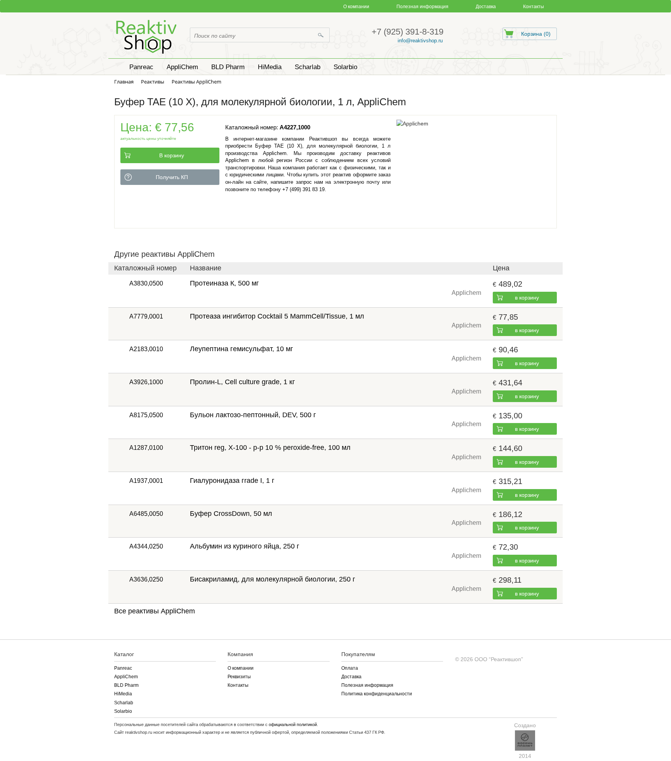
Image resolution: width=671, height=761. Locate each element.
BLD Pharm (126, 685)
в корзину (527, 297)
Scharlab (123, 702)
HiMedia (123, 694)
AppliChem (126, 676)
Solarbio (123, 711)
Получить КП (172, 177)
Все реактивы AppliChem (154, 611)
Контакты (533, 6)
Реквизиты (239, 676)
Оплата (349, 668)
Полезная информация (422, 6)
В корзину (171, 155)
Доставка (486, 6)
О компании (356, 6)
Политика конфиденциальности (376, 694)
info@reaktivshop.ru (420, 41)
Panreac (123, 668)
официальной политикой (293, 724)
